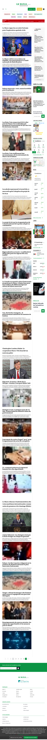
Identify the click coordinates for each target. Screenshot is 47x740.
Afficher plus (39, 79)
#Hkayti (13, 14)
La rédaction (25, 706)
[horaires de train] (39, 289)
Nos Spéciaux (18, 696)
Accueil (4, 24)
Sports (17, 694)
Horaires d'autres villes (37, 154)
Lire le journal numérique (39, 133)
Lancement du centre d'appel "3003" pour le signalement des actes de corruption (16, 440)
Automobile (32, 694)
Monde (17, 691)
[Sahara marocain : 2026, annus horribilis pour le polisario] (16, 105)
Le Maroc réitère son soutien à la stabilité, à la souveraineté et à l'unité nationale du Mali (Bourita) (15, 60)
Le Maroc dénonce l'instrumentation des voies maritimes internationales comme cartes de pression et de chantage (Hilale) (16, 504)
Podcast (31, 696)
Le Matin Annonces (5, 721)
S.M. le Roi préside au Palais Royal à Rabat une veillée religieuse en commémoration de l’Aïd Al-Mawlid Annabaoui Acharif (38, 103)
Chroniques (4, 696)
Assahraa (4, 719)
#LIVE (26, 14)
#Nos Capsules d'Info (38, 14)
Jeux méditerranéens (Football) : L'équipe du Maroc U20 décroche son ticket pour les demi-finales (38, 39)
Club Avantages (5, 717)
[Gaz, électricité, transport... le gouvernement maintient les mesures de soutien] (16, 330)
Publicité (3, 708)
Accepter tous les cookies (31, 737)
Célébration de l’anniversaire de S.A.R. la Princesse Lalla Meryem (38, 68)
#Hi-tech (25, 16)
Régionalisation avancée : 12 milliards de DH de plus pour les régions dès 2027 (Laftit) (16, 253)
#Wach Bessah (19, 14)
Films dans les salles (36, 247)
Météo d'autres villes (37, 217)
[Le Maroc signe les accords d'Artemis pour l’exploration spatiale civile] (16, 46)
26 (15, 658)
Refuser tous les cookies (16, 737)
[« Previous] (5, 658)
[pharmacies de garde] (39, 163)
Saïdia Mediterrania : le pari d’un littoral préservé (38, 76)
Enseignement (4, 694)
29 (23, 658)
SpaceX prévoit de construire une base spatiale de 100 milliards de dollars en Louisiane (38, 50)
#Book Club (13, 16)
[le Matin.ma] (23, 4)
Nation (31, 689)
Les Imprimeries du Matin (27, 721)
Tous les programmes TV (37, 258)
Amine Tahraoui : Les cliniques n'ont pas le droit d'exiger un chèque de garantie (16, 535)
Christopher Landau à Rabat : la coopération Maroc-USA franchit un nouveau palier (15, 351)
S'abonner (39, 9)
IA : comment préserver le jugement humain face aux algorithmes (15, 468)
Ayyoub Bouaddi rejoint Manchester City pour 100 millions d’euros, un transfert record (38, 59)
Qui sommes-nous (5, 704)
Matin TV (3, 689)
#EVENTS (30, 14)
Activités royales (19, 689)
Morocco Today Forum (6, 723)
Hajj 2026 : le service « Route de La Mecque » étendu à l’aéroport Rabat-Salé (16, 382)
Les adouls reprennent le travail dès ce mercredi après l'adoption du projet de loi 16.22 (15, 191)
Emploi (31, 693)
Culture (3, 693)
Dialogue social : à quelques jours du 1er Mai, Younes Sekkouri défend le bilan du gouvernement (16, 411)
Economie (4, 691)
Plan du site (4, 710)
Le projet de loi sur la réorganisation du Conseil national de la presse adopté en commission (16, 224)
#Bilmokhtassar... (32, 16)
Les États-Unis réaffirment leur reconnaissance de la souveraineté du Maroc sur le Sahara (15, 155)
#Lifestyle (19, 16)
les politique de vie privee (23, 734)
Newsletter (31, 9)
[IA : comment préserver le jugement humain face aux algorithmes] (16, 484)
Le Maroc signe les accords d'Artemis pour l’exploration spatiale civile (15, 29)
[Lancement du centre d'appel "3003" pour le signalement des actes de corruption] (16, 455)
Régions (17, 693)
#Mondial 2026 (7, 14)
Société (31, 691)
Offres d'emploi (26, 710)
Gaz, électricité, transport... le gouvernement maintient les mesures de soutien (16, 314)
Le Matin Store (25, 719)
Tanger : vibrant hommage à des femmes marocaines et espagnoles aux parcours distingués (16, 594)
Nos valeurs (25, 704)
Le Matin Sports (26, 717)
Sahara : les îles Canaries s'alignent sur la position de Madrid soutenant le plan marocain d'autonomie (16, 564)
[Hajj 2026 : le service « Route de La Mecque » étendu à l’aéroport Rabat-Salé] (16, 398)
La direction (4, 706)
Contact (24, 708)
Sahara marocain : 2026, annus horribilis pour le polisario (16, 89)
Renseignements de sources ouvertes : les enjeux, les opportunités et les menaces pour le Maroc (16, 624)
